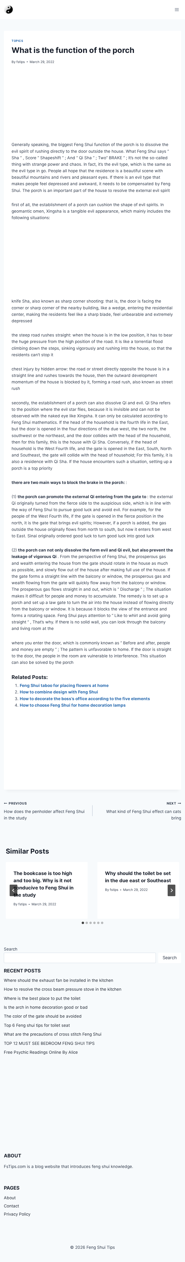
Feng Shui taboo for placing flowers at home (64, 685)
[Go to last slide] (13, 890)
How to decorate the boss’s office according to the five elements (85, 698)
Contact (11, 1206)
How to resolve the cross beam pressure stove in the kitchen (62, 989)
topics (17, 41)
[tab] (83, 923)
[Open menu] (176, 9)
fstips (20, 62)
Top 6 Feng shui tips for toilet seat (37, 1025)
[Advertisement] (92, 106)
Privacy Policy (17, 1214)
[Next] (171, 890)
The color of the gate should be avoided (43, 1016)
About (10, 1197)
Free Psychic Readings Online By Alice (41, 1052)
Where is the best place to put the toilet (42, 998)
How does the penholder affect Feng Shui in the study (44, 811)
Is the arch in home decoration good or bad (46, 1007)
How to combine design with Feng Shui (59, 692)
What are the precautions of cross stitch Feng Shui (52, 1034)
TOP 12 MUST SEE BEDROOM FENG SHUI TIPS (49, 1043)
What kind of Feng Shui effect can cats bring (143, 811)
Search (10, 949)
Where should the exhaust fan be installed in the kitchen (58, 980)
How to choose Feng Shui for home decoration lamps (73, 705)
